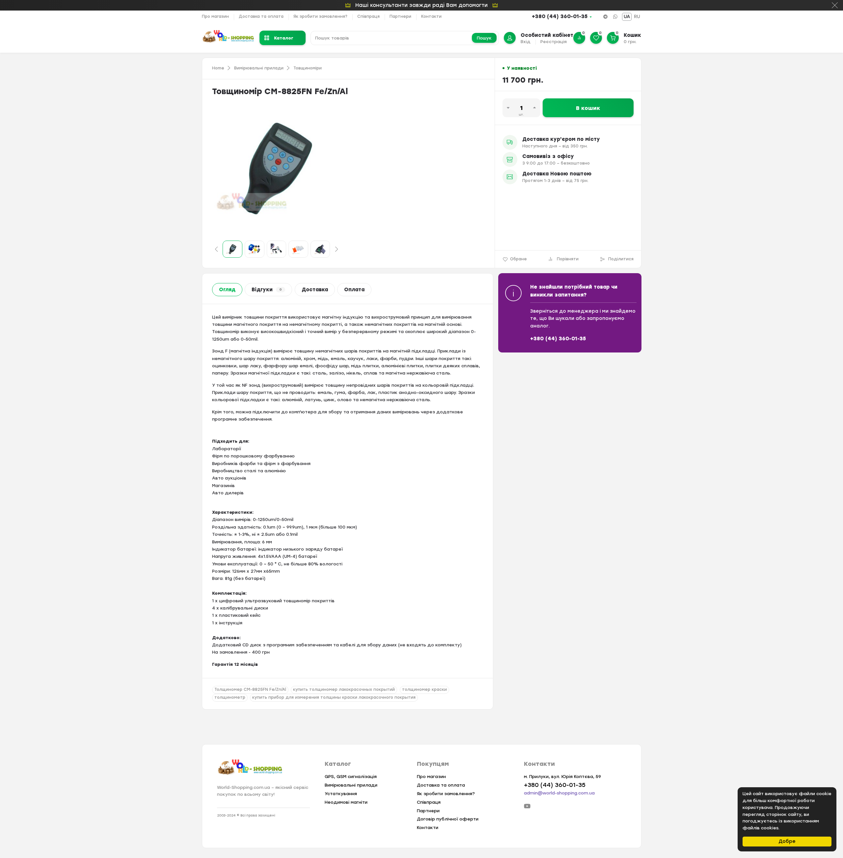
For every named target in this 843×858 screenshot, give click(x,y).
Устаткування (341, 793)
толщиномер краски (424, 689)
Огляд (227, 290)
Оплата (354, 290)
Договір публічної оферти (447, 819)
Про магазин (215, 16)
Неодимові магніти (346, 802)
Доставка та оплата (261, 16)
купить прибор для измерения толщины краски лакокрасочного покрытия (334, 697)
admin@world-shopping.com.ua (559, 793)
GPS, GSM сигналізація (351, 776)
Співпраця (368, 16)
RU (637, 16)
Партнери (400, 16)
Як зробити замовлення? (320, 16)
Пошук (484, 38)
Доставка (315, 290)
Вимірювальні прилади (259, 68)
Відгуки (267, 290)
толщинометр (229, 697)
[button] (216, 249)
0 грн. (630, 41)
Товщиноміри (307, 68)
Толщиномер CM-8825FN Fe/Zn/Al (250, 689)
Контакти (431, 16)
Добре (787, 841)
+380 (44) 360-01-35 (559, 16)
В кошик (588, 108)
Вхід (525, 41)
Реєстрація (553, 41)
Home (218, 68)
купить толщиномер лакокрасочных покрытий (344, 689)
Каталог (283, 37)
